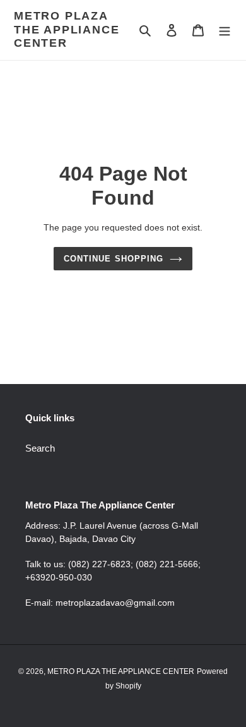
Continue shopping (113, 258)
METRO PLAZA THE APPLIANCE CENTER (66, 29)
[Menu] (224, 30)
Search (40, 448)
